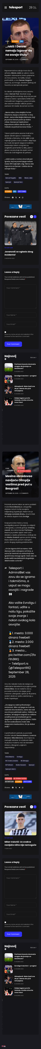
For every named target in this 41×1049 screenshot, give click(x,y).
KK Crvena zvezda (24, 471)
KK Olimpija (25, 761)
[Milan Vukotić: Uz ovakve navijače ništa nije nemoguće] (20, 823)
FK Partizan (9, 248)
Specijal (8, 182)
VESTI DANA (22, 191)
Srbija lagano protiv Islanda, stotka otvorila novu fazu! (23, 400)
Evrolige (26, 516)
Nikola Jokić (28, 178)
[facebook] (13, 197)
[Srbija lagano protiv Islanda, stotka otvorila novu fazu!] (9, 401)
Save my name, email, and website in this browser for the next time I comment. (19, 335)
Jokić (27, 138)
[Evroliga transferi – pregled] (9, 379)
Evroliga (21, 468)
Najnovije (10, 357)
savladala (16, 514)
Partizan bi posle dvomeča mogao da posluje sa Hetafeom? (25, 366)
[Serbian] (5, 1046)
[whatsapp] (22, 197)
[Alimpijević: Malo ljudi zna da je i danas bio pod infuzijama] (9, 389)
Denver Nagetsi (10, 178)
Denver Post (14, 94)
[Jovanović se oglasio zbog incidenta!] (20, 233)
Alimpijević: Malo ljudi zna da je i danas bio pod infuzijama (24, 388)
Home (7, 41)
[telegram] (19, 197)
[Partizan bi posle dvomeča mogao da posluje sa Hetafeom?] (9, 367)
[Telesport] (16, 7)
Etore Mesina (9, 757)
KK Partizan (9, 765)
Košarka (15, 41)
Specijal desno (10, 769)
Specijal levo (18, 182)
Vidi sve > (33, 357)
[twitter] (16, 197)
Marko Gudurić (21, 765)
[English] (3, 1046)
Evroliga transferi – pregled (25, 376)
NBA (21, 41)
